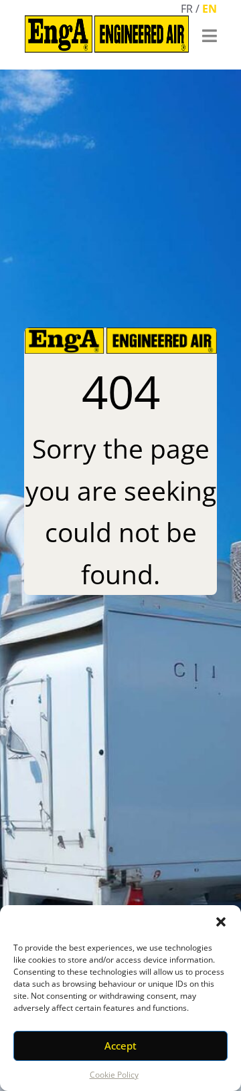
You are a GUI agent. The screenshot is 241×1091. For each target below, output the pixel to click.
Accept (120, 1045)
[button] (221, 922)
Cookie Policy (114, 1074)
